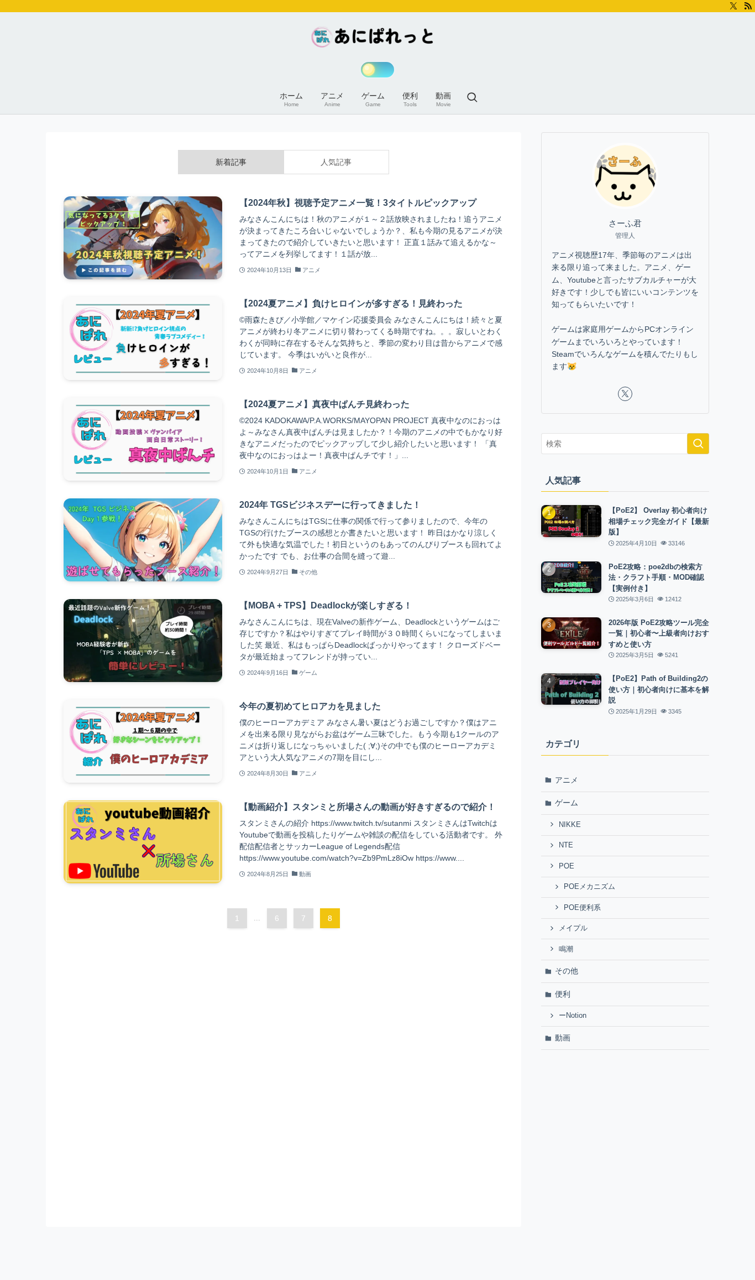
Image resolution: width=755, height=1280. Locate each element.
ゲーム (566, 802)
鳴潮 (566, 949)
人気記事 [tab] (336, 162)
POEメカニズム (589, 887)
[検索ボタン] (472, 98)
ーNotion (572, 1015)
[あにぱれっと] (377, 36)
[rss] (748, 6)
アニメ (566, 780)
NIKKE (570, 825)
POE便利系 (582, 908)
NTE (566, 845)
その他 (566, 970)
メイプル (573, 928)
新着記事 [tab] (231, 162)
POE (566, 866)
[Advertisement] (625, 1138)
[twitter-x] (733, 6)
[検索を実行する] (698, 443)
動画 (562, 1037)
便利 (562, 994)
